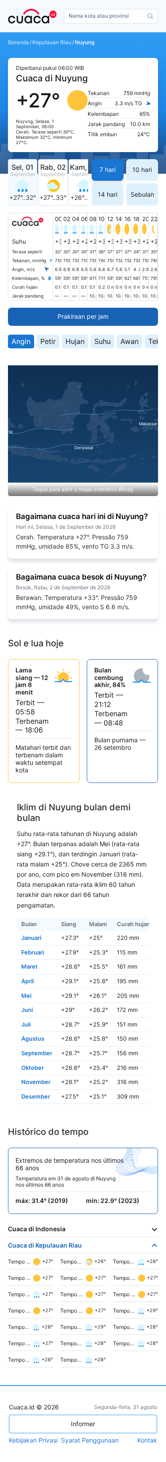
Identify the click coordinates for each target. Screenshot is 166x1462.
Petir (48, 341)
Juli (26, 1024)
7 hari (108, 169)
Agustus (32, 1038)
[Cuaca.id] (34, 16)
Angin (21, 341)
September (36, 1053)
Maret (29, 966)
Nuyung (84, 42)
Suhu (102, 341)
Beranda (18, 42)
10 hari (142, 169)
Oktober (32, 1067)
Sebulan (142, 194)
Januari (31, 937)
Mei (26, 995)
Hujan (75, 341)
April (27, 981)
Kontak (147, 1440)
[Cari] (150, 16)
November (35, 1081)
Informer (83, 1424)
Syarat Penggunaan (90, 1440)
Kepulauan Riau (51, 42)
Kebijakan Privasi (33, 1440)
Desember (35, 1096)
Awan (129, 341)
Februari (32, 952)
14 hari (107, 194)
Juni (27, 1009)
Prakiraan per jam (83, 316)
